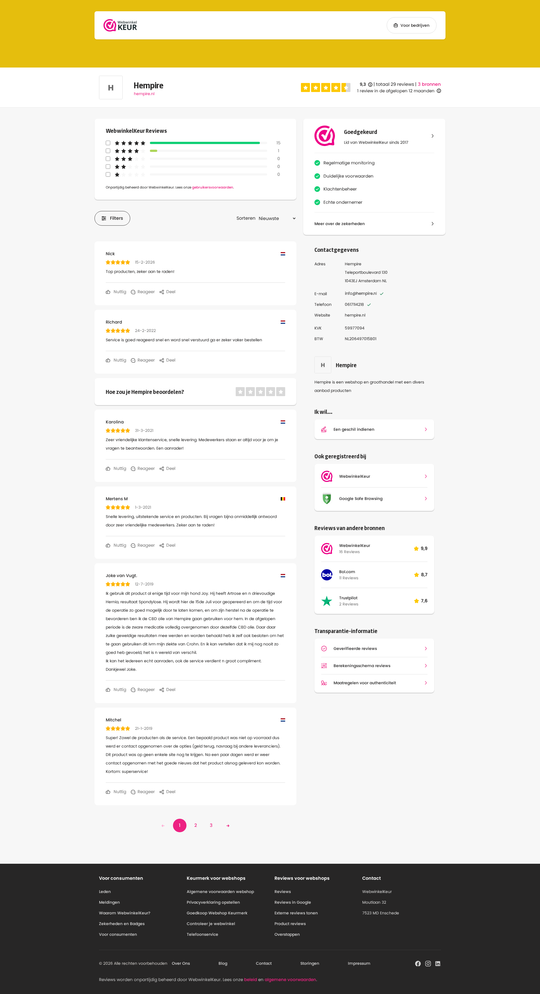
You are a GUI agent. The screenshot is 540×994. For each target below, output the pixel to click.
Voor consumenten (118, 934)
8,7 (424, 574)
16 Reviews (349, 552)
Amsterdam (369, 281)
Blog (223, 963)
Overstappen (287, 934)
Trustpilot (348, 598)
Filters (116, 218)
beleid (250, 979)
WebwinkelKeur (354, 545)
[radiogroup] (325, 87)
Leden (105, 891)
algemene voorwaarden (290, 979)
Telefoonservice (202, 934)
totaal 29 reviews (395, 84)
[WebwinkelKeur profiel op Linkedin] (438, 963)
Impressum (359, 963)
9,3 (366, 84)
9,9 (424, 548)
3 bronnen (429, 84)
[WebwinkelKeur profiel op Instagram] (428, 963)
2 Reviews (348, 604)
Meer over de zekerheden (339, 223)
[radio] (305, 87)
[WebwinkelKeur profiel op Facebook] (418, 963)
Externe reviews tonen (296, 913)
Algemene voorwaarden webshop (220, 891)
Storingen (309, 963)
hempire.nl (144, 94)
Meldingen (109, 902)
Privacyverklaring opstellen (213, 902)
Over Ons (181, 963)
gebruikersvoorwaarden (212, 187)
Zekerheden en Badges (122, 923)
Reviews (282, 891)
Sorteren (246, 218)
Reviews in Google (292, 902)
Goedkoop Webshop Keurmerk (217, 913)
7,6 (424, 601)
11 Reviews (348, 578)
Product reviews (290, 923)
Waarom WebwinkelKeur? (124, 913)
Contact (264, 963)
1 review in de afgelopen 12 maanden (396, 91)
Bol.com (347, 572)
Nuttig (119, 292)
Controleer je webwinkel (211, 923)
